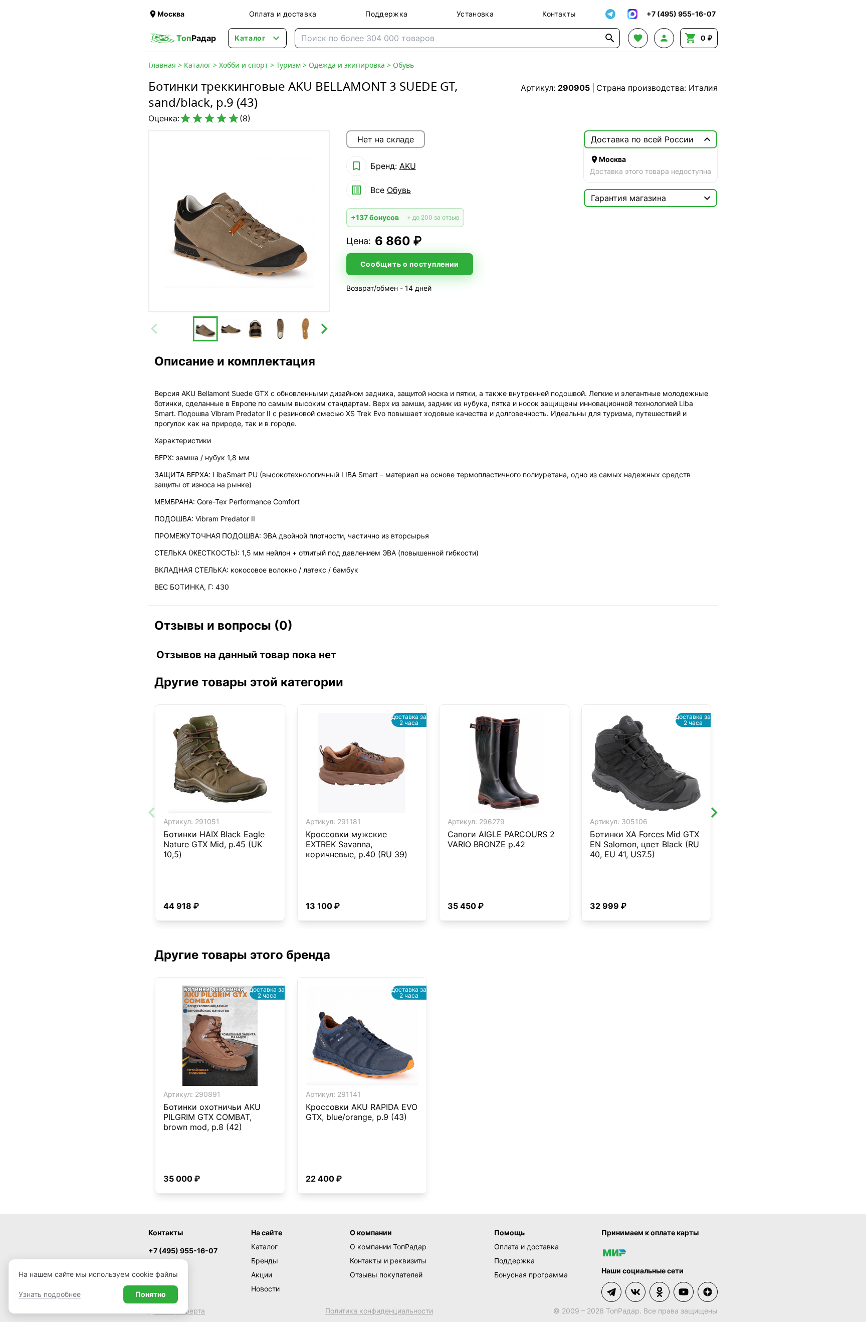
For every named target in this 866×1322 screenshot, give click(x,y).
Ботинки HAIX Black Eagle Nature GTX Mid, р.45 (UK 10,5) (214, 844)
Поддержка (386, 14)
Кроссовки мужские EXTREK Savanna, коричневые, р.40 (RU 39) (356, 844)
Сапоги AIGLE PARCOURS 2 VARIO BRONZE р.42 (501, 839)
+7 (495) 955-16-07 (183, 1250)
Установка (475, 14)
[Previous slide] (155, 329)
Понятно (150, 1294)
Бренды (264, 1260)
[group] (239, 221)
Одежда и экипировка (347, 65)
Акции (261, 1274)
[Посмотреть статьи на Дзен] (708, 1292)
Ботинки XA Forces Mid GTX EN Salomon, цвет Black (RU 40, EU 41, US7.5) (644, 844)
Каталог (197, 65)
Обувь (403, 65)
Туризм (288, 65)
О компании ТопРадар (388, 1246)
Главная (162, 65)
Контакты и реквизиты (388, 1260)
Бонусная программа (531, 1274)
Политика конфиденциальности (379, 1310)
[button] (205, 328)
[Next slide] (324, 329)
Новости (265, 1288)
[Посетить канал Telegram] (611, 1292)
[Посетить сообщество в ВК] (635, 1292)
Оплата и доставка (283, 14)
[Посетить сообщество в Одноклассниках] (660, 1292)
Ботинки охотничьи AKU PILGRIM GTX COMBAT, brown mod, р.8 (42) (212, 1117)
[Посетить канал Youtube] (684, 1292)
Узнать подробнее (50, 1294)
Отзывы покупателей (386, 1274)
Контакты (559, 14)
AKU (407, 166)
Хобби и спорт (243, 65)
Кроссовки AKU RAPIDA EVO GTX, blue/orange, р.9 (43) (361, 1112)
